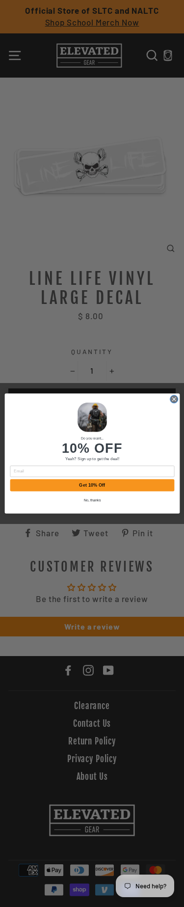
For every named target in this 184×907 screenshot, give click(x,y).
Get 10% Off (92, 485)
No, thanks (92, 500)
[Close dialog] (174, 399)
